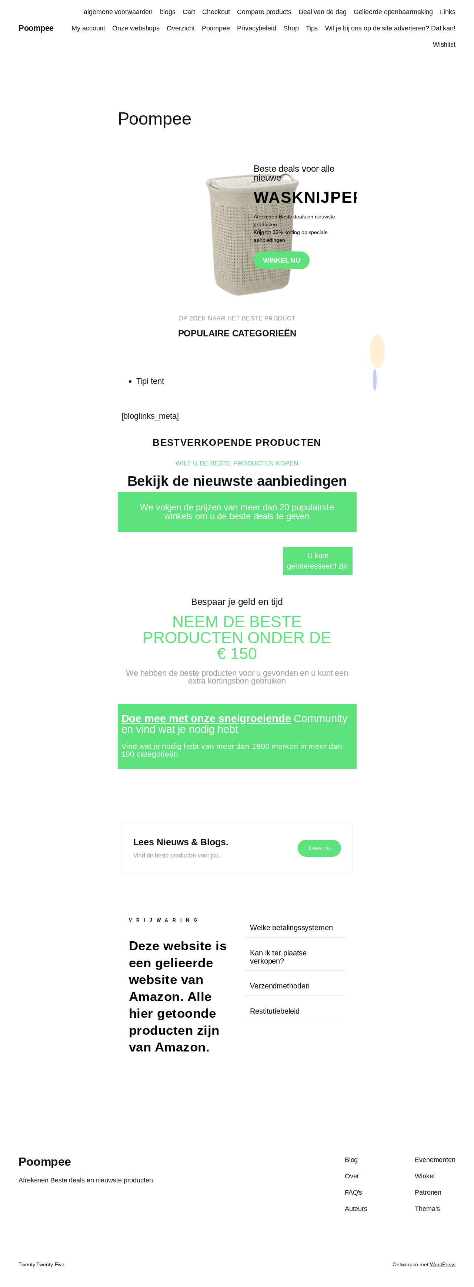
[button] (295, 928)
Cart (189, 12)
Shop (291, 28)
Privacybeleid (256, 28)
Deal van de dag (322, 12)
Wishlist (444, 44)
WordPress (442, 1264)
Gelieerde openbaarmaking (393, 12)
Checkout (216, 12)
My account (88, 28)
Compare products (264, 12)
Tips (312, 28)
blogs (168, 12)
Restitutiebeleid (274, 1011)
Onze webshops (136, 28)
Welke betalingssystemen (291, 928)
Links (447, 12)
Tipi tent (150, 381)
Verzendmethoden (280, 986)
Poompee (36, 28)
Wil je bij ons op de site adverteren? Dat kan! (390, 28)
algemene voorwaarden (118, 12)
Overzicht (180, 28)
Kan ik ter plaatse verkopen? (278, 957)
